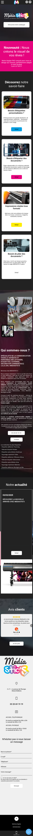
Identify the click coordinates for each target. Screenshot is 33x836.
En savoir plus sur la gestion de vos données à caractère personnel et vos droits (14, 780)
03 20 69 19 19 (16, 433)
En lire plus (16, 643)
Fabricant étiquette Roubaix (9, 449)
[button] (1, 625)
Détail (16, 514)
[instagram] (26, 3)
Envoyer (16, 786)
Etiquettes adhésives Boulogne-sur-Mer (13, 467)
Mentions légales (16, 824)
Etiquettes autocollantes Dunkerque (12, 452)
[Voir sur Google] (16, 629)
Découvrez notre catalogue (16, 25)
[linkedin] (30, 3)
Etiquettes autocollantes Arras (10, 462)
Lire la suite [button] (16, 625)
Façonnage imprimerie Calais (10, 454)
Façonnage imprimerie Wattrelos (11, 465)
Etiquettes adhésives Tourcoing (10, 447)
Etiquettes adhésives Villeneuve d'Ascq (13, 457)
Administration (16, 827)
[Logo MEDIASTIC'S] (16, 2)
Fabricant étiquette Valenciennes (11, 459)
